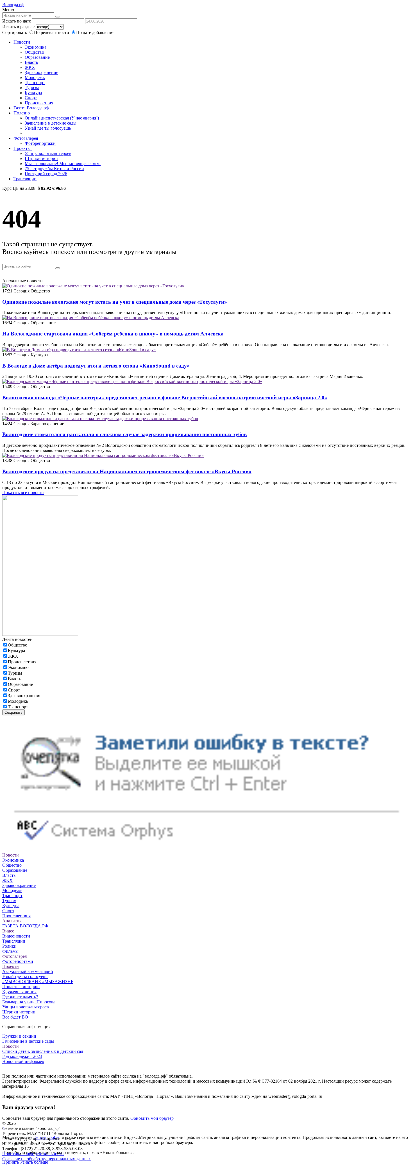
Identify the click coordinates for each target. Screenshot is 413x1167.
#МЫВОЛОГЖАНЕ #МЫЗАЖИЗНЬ (37, 981)
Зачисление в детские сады (50, 123)
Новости (22, 42)
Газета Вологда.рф (31, 107)
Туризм (32, 87)
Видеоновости (16, 936)
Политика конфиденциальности (33, 1153)
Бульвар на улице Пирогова (28, 1001)
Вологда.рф (13, 4)
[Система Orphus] (206, 850)
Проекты (22, 148)
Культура (33, 92)
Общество (34, 52)
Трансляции (25, 178)
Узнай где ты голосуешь (48, 128)
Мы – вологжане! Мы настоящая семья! (63, 163)
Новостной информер (23, 1061)
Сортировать (14, 32)
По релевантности (52, 32)
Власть (31, 62)
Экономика (35, 47)
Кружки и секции (19, 1036)
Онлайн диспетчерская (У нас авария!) (62, 118)
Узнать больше (34, 1162)
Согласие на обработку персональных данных (46, 1158)
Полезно (22, 113)
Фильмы (10, 951)
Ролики (9, 946)
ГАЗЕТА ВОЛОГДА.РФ (25, 925)
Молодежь (35, 77)
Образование (37, 57)
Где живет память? (20, 996)
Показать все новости (23, 492)
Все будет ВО (15, 1017)
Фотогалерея (26, 138)
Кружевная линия (19, 991)
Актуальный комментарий (27, 971)
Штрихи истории (41, 158)
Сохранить (13, 712)
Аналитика (13, 920)
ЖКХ (30, 67)
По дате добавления (95, 32)
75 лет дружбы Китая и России (54, 168)
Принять (10, 1162)
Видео (8, 931)
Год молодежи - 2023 (22, 1056)
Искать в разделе (18, 26)
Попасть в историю (21, 986)
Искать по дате (16, 21)
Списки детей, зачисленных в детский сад (42, 1051)
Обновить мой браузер (152, 1118)
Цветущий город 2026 (46, 173)
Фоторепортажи (40, 143)
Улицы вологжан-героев (48, 153)
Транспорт (35, 82)
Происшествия (39, 102)
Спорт (31, 97)
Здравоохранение (41, 72)
